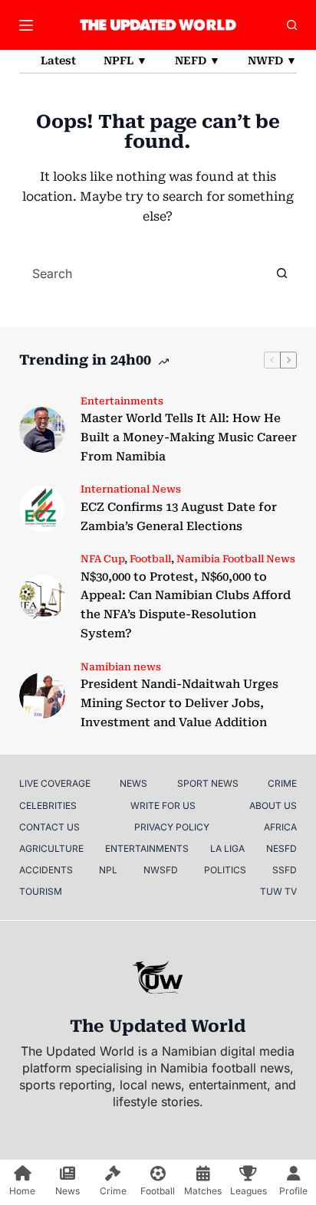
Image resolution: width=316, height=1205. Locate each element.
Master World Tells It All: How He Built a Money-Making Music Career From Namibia (189, 437)
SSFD (284, 870)
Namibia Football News (235, 559)
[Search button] (281, 273)
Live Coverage (55, 783)
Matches (203, 1191)
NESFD (281, 848)
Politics (225, 870)
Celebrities (48, 805)
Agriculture (51, 848)
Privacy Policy (171, 827)
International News (131, 489)
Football (150, 559)
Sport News (208, 783)
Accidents (46, 870)
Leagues (248, 1191)
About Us (273, 805)
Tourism (40, 891)
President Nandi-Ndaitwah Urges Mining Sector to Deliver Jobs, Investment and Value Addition (179, 703)
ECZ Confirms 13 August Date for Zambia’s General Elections (179, 516)
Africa (280, 827)
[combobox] (144, 273)
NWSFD (160, 870)
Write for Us (163, 805)
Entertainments (122, 401)
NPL (108, 870)
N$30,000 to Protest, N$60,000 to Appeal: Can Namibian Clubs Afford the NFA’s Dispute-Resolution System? (186, 605)
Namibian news (121, 667)
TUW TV (278, 891)
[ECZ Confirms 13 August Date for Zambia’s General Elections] (42, 509)
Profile (293, 1191)
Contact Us (49, 827)
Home (22, 1191)
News (133, 783)
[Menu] (26, 25)
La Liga (227, 848)
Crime (282, 783)
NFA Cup (102, 559)
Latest (58, 60)
